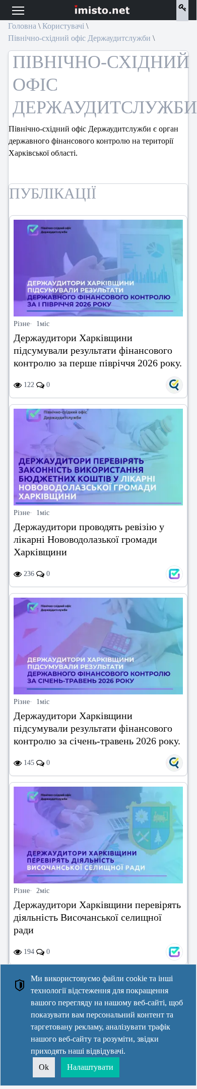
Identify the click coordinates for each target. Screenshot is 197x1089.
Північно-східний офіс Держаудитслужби (79, 38)
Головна (22, 26)
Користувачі (63, 26)
